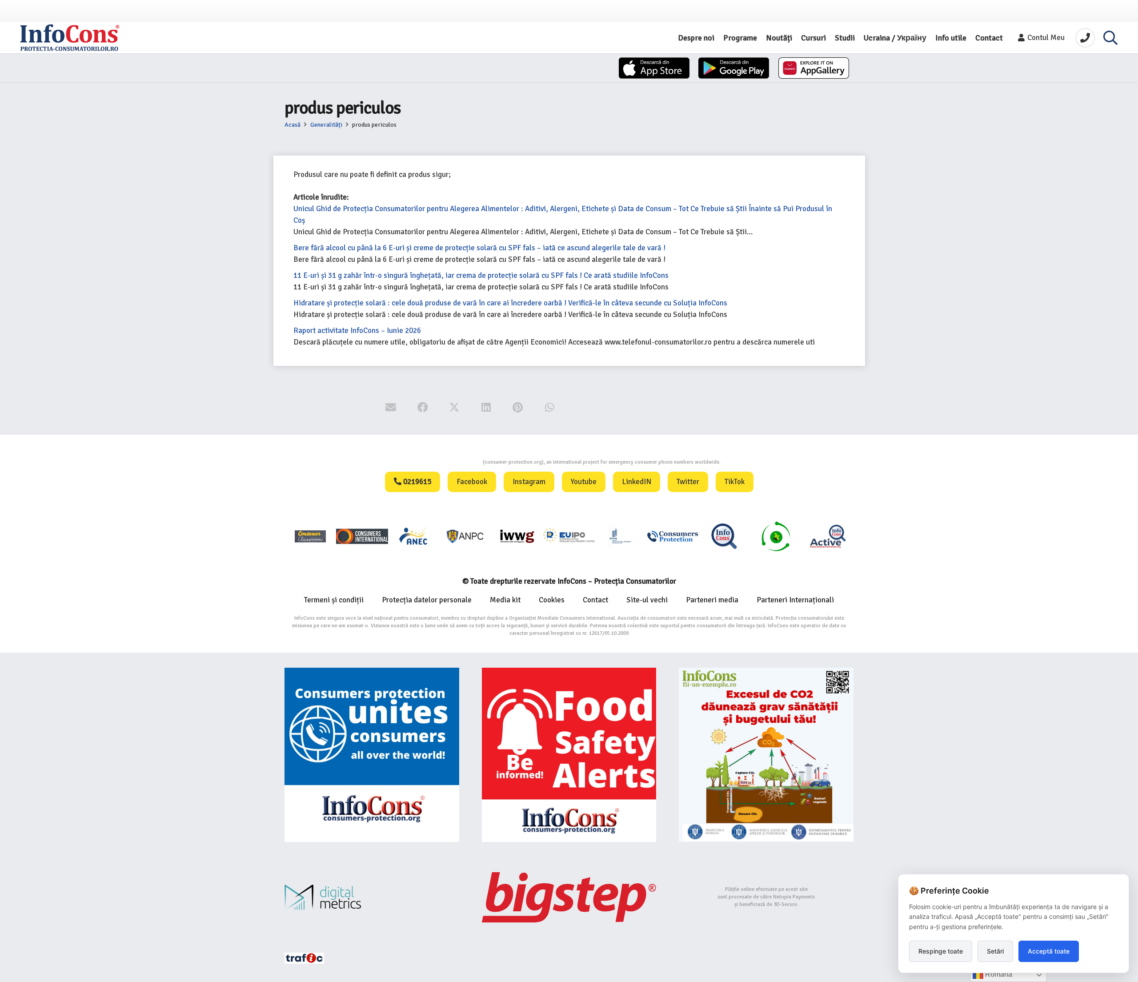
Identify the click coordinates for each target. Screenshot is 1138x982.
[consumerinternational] (362, 536)
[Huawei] (813, 68)
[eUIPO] (569, 536)
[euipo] (517, 536)
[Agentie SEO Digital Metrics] (371, 897)
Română (997, 974)
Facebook (472, 481)
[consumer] (310, 536)
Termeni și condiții (334, 600)
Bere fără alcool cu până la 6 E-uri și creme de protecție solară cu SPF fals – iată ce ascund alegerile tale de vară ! (479, 248)
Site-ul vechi (647, 600)
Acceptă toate (1049, 951)
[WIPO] (620, 535)
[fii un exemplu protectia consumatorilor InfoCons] (766, 755)
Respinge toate (940, 951)
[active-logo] (828, 536)
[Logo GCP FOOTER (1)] (775, 536)
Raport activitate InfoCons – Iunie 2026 (357, 330)
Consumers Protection (449, 462)
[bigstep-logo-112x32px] (569, 897)
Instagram (529, 481)
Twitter (688, 481)
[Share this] (422, 407)
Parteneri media (712, 600)
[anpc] (465, 536)
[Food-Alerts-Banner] (569, 755)
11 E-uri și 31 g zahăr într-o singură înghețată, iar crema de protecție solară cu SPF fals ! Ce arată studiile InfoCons (481, 275)
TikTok (735, 481)
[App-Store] (654, 68)
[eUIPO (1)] (672, 536)
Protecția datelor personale (427, 600)
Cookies (552, 600)
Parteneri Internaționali (795, 600)
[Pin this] (518, 407)
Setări (995, 951)
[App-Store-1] (733, 68)
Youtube (584, 481)
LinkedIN (636, 481)
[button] (1110, 38)
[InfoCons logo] (69, 38)
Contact (595, 600)
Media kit (505, 600)
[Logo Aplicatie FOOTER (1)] (724, 536)
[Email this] (391, 407)
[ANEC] (414, 536)
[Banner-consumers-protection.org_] (371, 755)
